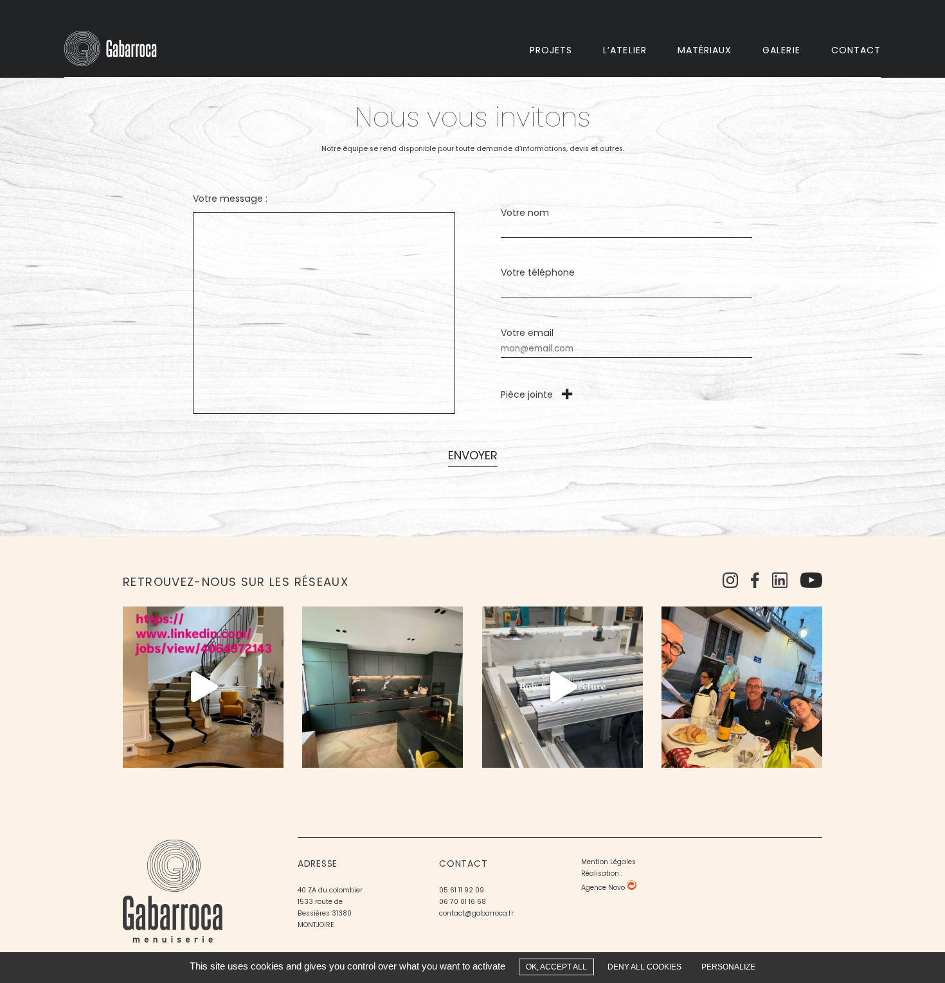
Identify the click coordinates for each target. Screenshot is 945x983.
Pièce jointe (527, 395)
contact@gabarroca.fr (476, 913)
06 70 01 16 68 (462, 902)
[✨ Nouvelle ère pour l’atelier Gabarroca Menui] (562, 687)
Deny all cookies (644, 966)
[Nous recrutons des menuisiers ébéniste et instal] (382, 687)
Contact (856, 51)
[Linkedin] (780, 583)
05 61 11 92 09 (461, 890)
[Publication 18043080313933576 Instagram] (203, 687)
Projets (551, 51)
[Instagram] (730, 583)
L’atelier (624, 51)
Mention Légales (608, 862)
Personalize (728, 966)
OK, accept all (556, 966)
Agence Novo (604, 888)
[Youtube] (811, 583)
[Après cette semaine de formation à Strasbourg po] (742, 687)
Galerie (781, 51)
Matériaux (705, 51)
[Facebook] (755, 583)
